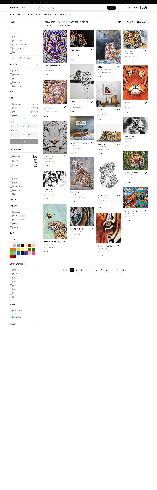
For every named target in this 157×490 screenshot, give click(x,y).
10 (117, 270)
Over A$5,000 (17, 41)
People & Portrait (18, 220)
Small (15, 116)
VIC (14, 270)
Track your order (142, 2)
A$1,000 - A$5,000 (19, 44)
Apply (24, 141)
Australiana (16, 190)
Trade (55, 14)
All (14, 37)
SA (14, 293)
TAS (14, 281)
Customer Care (130, 2)
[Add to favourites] (65, 65)
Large (15, 108)
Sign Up (136, 7)
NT (14, 297)
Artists (30, 14)
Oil (14, 78)
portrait (15, 161)
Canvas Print (17, 74)
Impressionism (17, 186)
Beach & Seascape (18, 216)
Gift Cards (47, 14)
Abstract (16, 178)
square (15, 165)
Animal (15, 227)
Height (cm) (13, 130)
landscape (16, 156)
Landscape (16, 212)
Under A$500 (17, 52)
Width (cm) (13, 122)
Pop (14, 194)
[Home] (18, 7)
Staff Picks (21, 14)
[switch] (12, 58)
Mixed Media (17, 86)
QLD (14, 285)
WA (14, 289)
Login (129, 7)
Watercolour (17, 82)
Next (124, 270)
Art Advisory (65, 14)
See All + (13, 91)
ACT (14, 278)
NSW (15, 274)
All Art (12, 14)
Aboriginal (16, 182)
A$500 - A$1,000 (18, 48)
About (38, 14)
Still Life (15, 223)
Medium (15, 112)
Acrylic (15, 71)
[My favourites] (143, 8)
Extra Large (17, 104)
